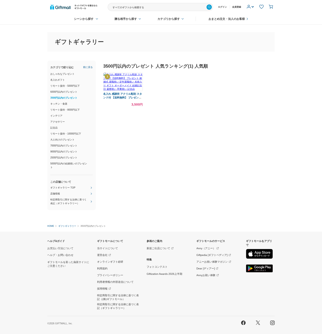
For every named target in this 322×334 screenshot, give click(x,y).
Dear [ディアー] (205, 268)
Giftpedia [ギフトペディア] (212, 254)
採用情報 (102, 288)
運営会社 (102, 254)
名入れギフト (57, 79)
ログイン (222, 7)
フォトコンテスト (157, 266)
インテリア (56, 115)
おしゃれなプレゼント (62, 73)
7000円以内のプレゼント (63, 145)
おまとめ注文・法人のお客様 (227, 18)
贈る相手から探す (126, 18)
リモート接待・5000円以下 (65, 85)
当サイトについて (107, 248)
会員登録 (236, 7)
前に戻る (88, 67)
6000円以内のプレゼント (63, 91)
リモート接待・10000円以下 (65, 133)
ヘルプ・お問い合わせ (60, 254)
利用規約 (102, 268)
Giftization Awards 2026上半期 (164, 273)
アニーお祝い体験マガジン (212, 261)
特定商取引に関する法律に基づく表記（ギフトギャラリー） (68, 201)
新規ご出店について (158, 248)
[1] (123, 89)
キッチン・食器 (58, 103)
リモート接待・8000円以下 (65, 109)
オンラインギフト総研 (110, 261)
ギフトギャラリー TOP (62, 187)
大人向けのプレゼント (62, 139)
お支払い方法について (60, 248)
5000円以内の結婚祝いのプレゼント (68, 165)
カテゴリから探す (168, 18)
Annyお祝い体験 (205, 275)
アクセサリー (57, 121)
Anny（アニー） (205, 248)
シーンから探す (84, 18)
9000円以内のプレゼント (63, 151)
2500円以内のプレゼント (63, 157)
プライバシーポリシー (110, 275)
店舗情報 (55, 193)
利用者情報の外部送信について (115, 281)
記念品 (54, 127)
